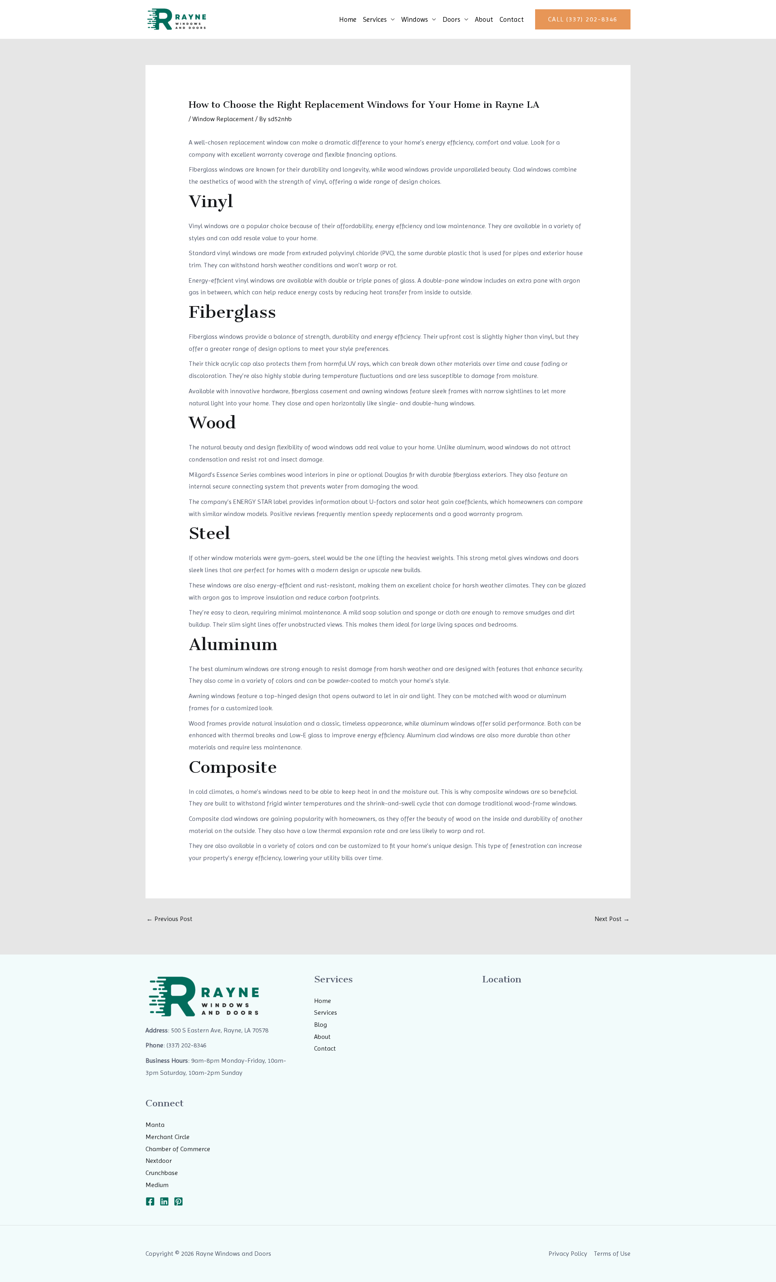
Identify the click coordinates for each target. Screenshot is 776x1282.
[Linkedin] (164, 1201)
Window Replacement (223, 119)
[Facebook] (150, 1201)
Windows (414, 19)
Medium (157, 1185)
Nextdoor (159, 1161)
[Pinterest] (178, 1201)
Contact (512, 19)
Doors (451, 19)
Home (347, 19)
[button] (582, 19)
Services (375, 19)
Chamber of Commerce (178, 1149)
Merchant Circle (168, 1137)
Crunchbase (162, 1173)
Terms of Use (612, 1253)
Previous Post (169, 919)
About (484, 19)
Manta (155, 1125)
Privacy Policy (567, 1253)
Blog (320, 1024)
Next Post (612, 919)
